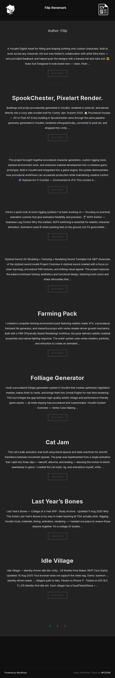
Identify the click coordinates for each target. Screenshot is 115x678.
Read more (58, 73)
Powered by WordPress (16, 672)
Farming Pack (57, 313)
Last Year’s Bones (57, 501)
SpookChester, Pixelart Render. (57, 97)
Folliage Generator (57, 377)
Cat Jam (57, 442)
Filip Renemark (55, 7)
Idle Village (57, 560)
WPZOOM (105, 672)
